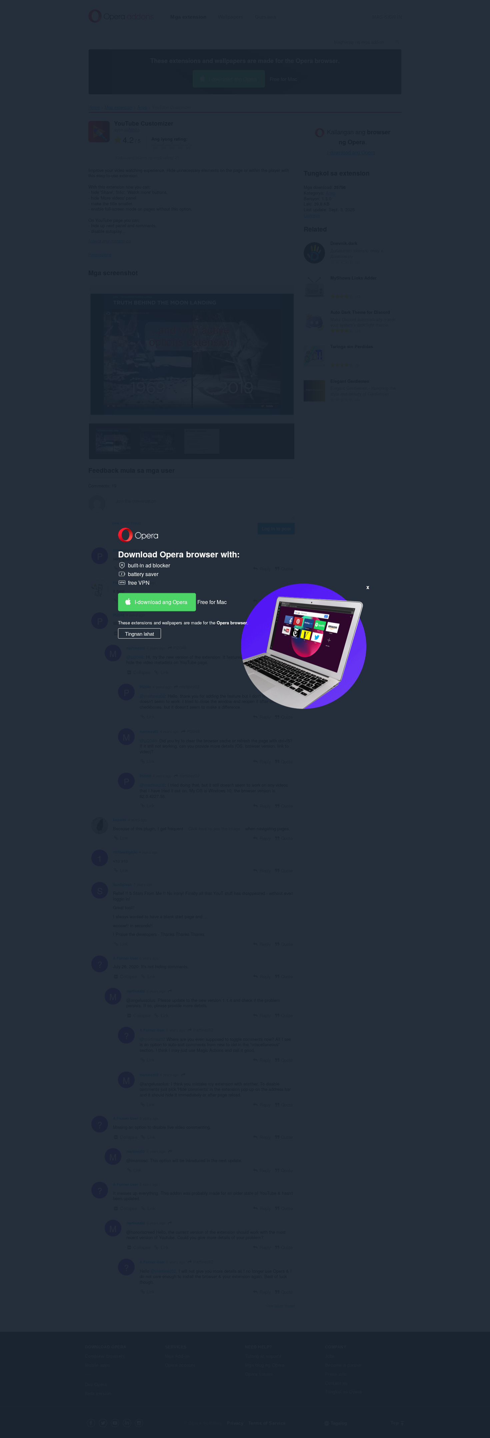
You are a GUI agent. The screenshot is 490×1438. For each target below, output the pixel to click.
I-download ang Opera (161, 602)
